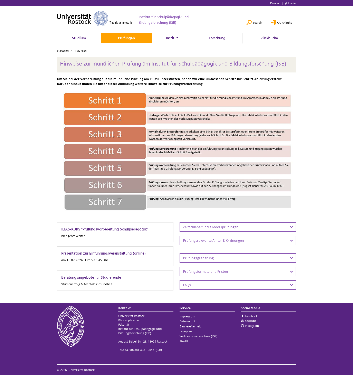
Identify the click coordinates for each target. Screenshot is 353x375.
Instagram (252, 326)
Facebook (251, 316)
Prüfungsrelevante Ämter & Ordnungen (213, 240)
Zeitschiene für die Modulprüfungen (210, 227)
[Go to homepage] (95, 18)
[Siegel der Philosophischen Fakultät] (84, 326)
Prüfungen (126, 38)
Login (291, 3)
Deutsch (276, 3)
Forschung (217, 38)
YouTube (251, 321)
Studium (79, 38)
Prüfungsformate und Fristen (205, 271)
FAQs (187, 285)
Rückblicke (269, 38)
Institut (172, 38)
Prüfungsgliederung (198, 258)
